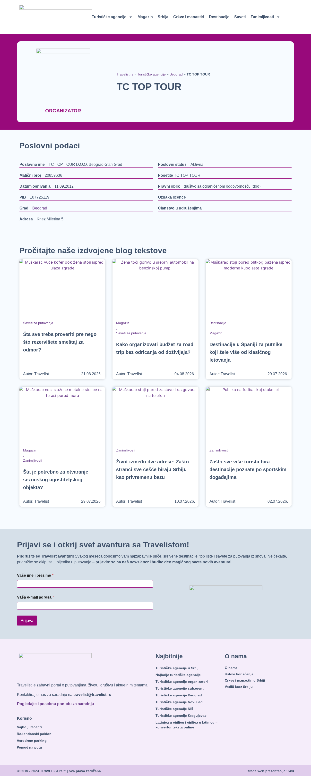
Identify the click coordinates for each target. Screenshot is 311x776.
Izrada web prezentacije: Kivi (270, 771)
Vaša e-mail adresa (35, 597)
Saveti (240, 17)
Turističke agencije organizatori (182, 682)
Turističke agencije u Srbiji (177, 668)
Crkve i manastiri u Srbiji (245, 680)
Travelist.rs (125, 74)
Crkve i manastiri (188, 17)
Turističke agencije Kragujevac (181, 716)
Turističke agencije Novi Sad (179, 702)
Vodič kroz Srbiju (239, 687)
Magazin (145, 17)
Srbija (163, 17)
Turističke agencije (109, 17)
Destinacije (219, 17)
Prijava (27, 620)
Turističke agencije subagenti (180, 688)
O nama (231, 668)
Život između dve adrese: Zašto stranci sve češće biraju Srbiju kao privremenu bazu (152, 469)
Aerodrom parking (32, 741)
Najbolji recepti (29, 727)
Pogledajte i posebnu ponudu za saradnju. (56, 704)
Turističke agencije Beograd (179, 695)
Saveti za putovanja (38, 323)
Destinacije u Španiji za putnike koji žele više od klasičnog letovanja (245, 352)
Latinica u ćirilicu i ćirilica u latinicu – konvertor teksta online (186, 724)
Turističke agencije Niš (174, 709)
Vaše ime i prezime (35, 575)
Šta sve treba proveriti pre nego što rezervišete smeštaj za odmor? (59, 342)
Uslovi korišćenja (239, 674)
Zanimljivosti (262, 17)
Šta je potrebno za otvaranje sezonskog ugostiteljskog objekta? (55, 479)
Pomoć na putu (29, 747)
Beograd (176, 74)
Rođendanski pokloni (34, 734)
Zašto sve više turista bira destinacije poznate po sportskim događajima (247, 469)
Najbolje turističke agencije (178, 675)
